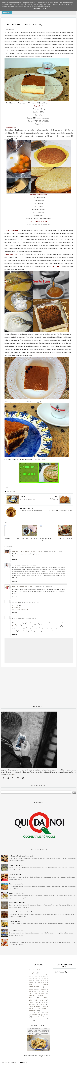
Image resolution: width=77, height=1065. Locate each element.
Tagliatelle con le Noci (16, 893)
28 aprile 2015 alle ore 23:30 (26, 565)
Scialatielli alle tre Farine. (17, 903)
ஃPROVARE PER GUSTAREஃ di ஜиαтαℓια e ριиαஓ (27, 551)
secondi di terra (37, 1017)
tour (30, 1021)
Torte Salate (38, 1008)
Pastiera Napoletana (16, 930)
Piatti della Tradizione (38, 985)
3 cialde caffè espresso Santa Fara (39, 224)
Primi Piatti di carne (36, 993)
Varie (44, 1008)
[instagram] (18, 778)
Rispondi (14, 559)
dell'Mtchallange (40, 459)
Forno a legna (38, 976)
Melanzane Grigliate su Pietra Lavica (21, 856)
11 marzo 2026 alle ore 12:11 (28, 618)
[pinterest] (23, 778)
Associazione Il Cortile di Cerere (37, 970)
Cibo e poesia (32, 972)
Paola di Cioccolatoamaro (22, 587)
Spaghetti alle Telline (16, 865)
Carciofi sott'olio (14, 921)
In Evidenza (43, 980)
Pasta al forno (41, 982)
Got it (44, 9)
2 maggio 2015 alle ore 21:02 (42, 587)
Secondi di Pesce (36, 1004)
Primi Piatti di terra (38, 999)
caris (14, 565)
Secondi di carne (34, 1006)
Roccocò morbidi (15, 875)
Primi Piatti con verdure (39, 991)
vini (36, 1021)
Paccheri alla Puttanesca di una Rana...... (23, 912)
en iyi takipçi (16, 607)
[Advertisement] (38, 685)
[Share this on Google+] (11, 491)
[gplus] (13, 778)
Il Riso (36, 980)
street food (43, 1019)
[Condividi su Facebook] (6, 491)
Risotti (43, 1002)
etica (46, 1013)
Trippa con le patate (16, 884)
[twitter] (8, 778)
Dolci (7, 29)
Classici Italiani (43, 972)
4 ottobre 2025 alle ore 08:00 (29, 602)
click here (12, 774)
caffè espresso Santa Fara (29, 56)
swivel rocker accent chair (20, 609)
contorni (38, 1012)
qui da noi (44, 1015)
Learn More (36, 9)
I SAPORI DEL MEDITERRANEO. (19, 1062)
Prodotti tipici (33, 1002)
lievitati (34, 1015)
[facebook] (3, 778)
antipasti (32, 1011)
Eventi (40, 974)
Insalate (31, 982)
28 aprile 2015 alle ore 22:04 (52, 551)
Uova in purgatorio (15, 940)
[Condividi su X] (8, 491)
